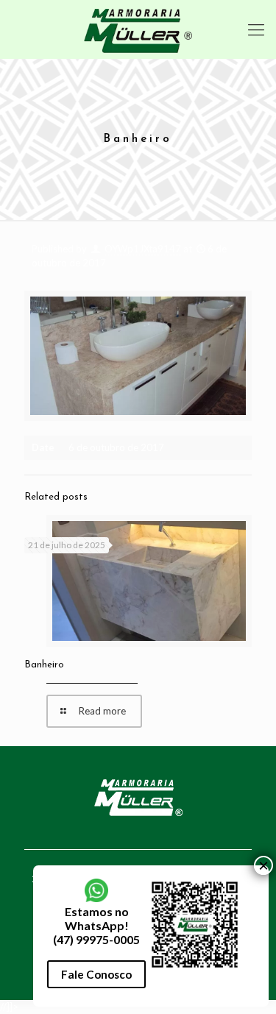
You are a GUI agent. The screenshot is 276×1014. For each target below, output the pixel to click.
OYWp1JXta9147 (143, 249)
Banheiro (44, 665)
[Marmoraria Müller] (138, 29)
